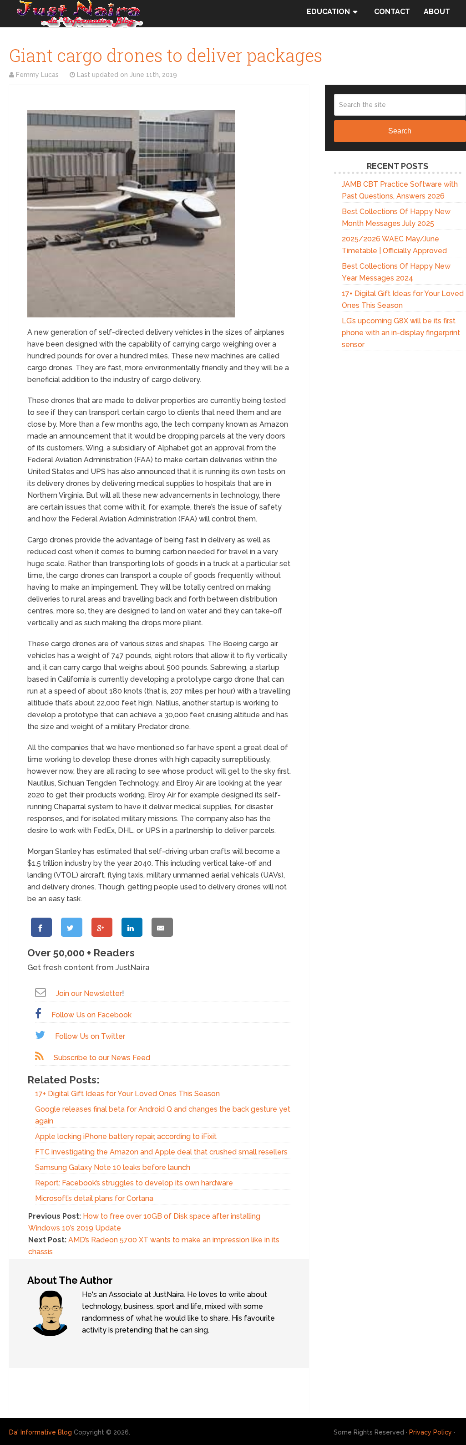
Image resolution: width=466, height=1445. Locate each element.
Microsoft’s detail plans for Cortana (94, 1198)
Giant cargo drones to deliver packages (165, 55)
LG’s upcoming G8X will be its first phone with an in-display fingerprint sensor (401, 333)
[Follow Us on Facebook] (38, 1013)
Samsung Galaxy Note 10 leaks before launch (112, 1167)
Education (328, 11)
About (437, 11)
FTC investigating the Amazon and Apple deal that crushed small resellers (161, 1152)
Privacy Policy (430, 1432)
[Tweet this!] (71, 927)
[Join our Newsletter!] (40, 992)
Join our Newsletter (89, 993)
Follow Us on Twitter (90, 1036)
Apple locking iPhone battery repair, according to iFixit (126, 1136)
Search (399, 131)
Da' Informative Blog (40, 1432)
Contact (392, 11)
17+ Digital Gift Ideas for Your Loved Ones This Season (127, 1093)
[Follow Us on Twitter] (40, 1035)
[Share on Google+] (101, 927)
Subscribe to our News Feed (102, 1057)
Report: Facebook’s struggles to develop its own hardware (134, 1183)
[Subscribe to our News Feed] (39, 1056)
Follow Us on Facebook (91, 1015)
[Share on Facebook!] (41, 927)
